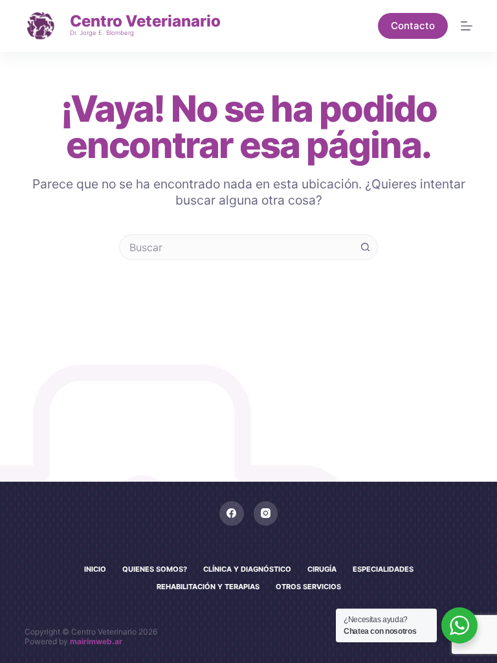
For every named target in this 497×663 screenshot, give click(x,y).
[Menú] (466, 26)
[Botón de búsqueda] (365, 247)
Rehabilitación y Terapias (208, 586)
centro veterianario (145, 21)
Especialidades (383, 569)
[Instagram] (266, 513)
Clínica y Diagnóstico (247, 569)
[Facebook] (231, 513)
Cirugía (322, 569)
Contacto (413, 25)
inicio (95, 569)
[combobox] (236, 247)
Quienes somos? (154, 569)
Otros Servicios (308, 586)
